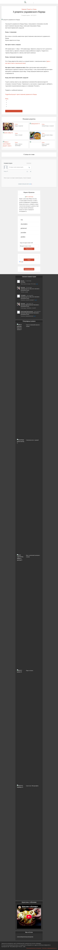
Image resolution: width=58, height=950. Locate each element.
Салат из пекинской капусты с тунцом (33, 325)
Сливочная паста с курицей (32, 440)
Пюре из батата (29, 670)
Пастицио (23, 282)
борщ (6, 98)
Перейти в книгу (11, 111)
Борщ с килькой (18, 135)
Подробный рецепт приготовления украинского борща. (21, 94)
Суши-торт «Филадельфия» (32, 785)
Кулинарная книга (29, 269)
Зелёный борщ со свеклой (48, 125)
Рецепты (29, 9)
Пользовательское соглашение (33, 948)
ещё (37, 284)
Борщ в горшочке (19, 125)
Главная (24, 9)
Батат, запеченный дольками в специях (33, 556)
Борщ (34, 9)
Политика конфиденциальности (49, 948)
